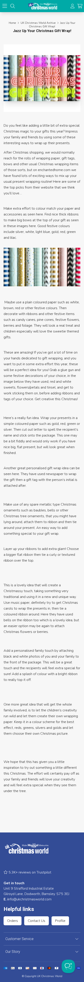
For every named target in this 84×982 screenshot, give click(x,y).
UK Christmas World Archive (38, 23)
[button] (80, 6)
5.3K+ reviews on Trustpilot (29, 872)
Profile (60, 920)
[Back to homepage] (42, 6)
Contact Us (36, 920)
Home (12, 23)
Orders (12, 920)
